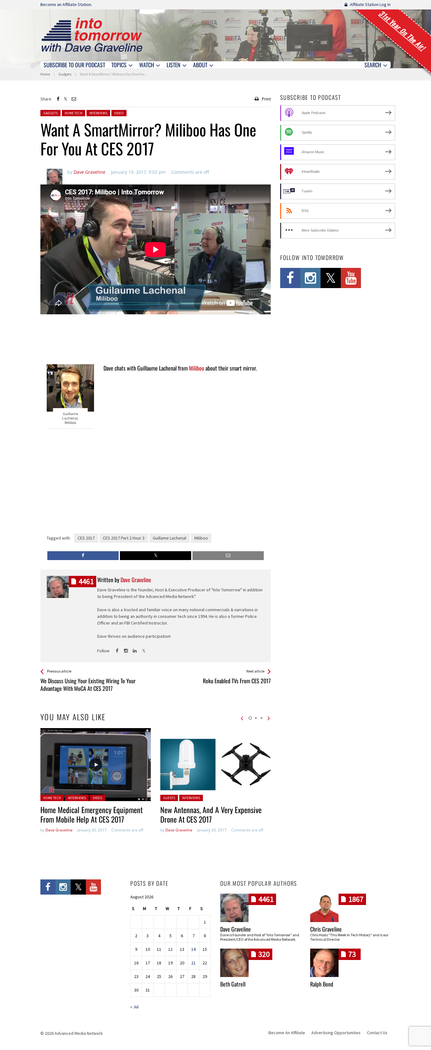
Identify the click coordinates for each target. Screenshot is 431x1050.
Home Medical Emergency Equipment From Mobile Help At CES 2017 (91, 814)
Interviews (98, 113)
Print (266, 99)
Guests (169, 798)
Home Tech (73, 113)
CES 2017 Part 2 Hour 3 (124, 538)
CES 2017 (86, 538)
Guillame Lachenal (169, 538)
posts (86, 581)
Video (119, 113)
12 (170, 949)
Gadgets (50, 113)
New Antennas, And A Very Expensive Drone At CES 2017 (211, 814)
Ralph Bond (321, 984)
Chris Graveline (326, 929)
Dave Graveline (59, 830)
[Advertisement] (155, 340)
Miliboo (196, 368)
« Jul (134, 1007)
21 (193, 963)
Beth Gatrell (232, 984)
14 (193, 949)
